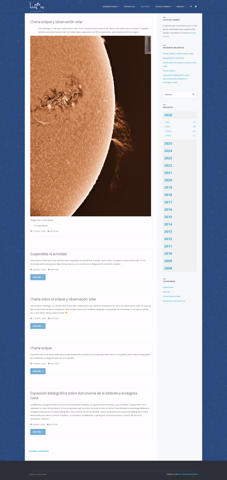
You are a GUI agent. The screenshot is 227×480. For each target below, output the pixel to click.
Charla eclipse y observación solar (56, 21)
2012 (168, 238)
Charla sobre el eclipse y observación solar (63, 299)
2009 (168, 261)
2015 (168, 217)
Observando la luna (171, 296)
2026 (168, 115)
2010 (168, 253)
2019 (168, 187)
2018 (168, 194)
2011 (168, 246)
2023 (168, 158)
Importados (168, 287)
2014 (168, 224)
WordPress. (192, 474)
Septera (181, 474)
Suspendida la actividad (48, 254)
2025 (168, 143)
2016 (168, 209)
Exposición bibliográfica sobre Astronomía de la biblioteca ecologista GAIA (176, 79)
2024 (168, 150)
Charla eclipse (41, 348)
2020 (168, 180)
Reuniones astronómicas (174, 301)
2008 (168, 268)
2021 (168, 172)
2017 (168, 202)
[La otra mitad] (37, 6)
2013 (168, 231)
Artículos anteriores (39, 451)
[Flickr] (191, 6)
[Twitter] (195, 6)
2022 (168, 165)
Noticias (54, 231)
